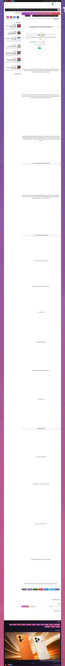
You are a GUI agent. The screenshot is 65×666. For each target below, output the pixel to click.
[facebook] (14, 1)
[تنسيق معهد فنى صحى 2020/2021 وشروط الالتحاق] (19, 32)
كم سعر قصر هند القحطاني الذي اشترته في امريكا (11, 67)
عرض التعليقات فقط (32, 606)
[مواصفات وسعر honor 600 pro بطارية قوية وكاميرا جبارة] (32, 646)
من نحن (48, 1)
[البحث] (5, 1)
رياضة (50, 9)
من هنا (35, 261)
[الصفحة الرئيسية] (58, 10)
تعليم (18, 9)
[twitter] (12, 1)
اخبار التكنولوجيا (56, 624)
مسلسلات (46, 9)
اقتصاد (31, 9)
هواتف (52, 626)
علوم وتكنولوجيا (23, 9)
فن (52, 9)
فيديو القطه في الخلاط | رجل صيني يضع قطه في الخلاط (10, 26)
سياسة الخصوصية (57, 1)
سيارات (28, 9)
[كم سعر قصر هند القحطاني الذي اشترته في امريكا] (19, 67)
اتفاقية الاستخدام (52, 1)
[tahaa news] (53, 5)
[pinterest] (7, 1)
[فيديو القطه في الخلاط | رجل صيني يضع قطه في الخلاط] (19, 25)
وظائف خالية (14, 9)
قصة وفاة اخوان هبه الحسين (11, 46)
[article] (32, 595)
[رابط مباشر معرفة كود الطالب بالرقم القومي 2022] (19, 38)
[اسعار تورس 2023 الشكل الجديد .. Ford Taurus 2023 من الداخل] (19, 59)
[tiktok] (9, 1)
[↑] (32, 663)
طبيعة (34, 9)
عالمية (55, 9)
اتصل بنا (45, 1)
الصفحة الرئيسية (45, 15)
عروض (10, 9)
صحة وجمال (42, 9)
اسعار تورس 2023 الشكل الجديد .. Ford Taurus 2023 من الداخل (11, 60)
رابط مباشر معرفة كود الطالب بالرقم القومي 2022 (10, 39)
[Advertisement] (22, 5)
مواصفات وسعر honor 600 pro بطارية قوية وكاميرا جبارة (50, 660)
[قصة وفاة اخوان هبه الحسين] (19, 46)
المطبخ (38, 9)
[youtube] (11, 1)
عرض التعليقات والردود (25, 606)
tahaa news (51, 664)
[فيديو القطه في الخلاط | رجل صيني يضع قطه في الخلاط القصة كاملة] (19, 52)
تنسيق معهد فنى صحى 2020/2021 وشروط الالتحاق (12, 33)
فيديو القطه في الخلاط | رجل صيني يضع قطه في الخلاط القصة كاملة (10, 53)
